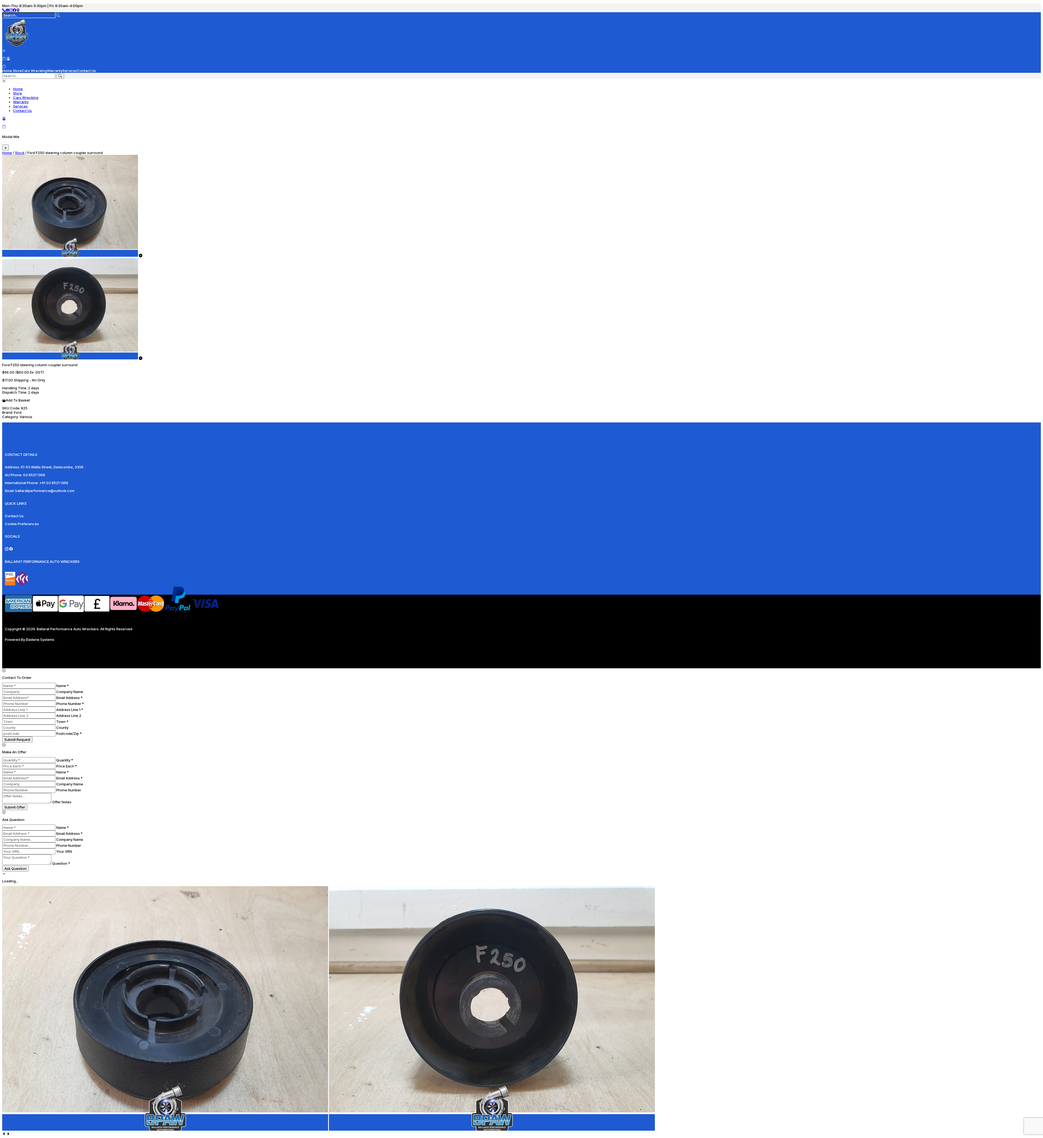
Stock (19, 153)
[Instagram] (11, 10)
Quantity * (64, 760)
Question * (61, 863)
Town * (62, 721)
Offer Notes (61, 802)
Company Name (69, 691)
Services (69, 70)
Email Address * (69, 697)
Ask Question (15, 868)
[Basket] (4, 66)
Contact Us (86, 70)
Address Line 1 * (69, 709)
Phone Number (68, 790)
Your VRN (64, 851)
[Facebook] (14, 10)
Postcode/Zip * (69, 733)
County (62, 727)
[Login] (8, 58)
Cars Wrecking (34, 70)
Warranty (54, 70)
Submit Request (17, 739)
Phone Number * (70, 703)
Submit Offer (14, 807)
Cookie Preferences (22, 524)
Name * (62, 686)
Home (7, 70)
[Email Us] (7, 10)
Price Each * (66, 766)
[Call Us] (4, 10)
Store (17, 70)
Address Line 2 (68, 715)
